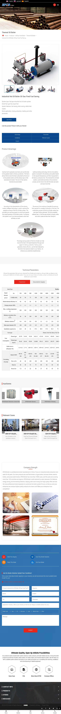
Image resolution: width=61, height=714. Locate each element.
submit (30, 630)
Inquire (17, 141)
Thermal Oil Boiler (31, 35)
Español (27, 1)
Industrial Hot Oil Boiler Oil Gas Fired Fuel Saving (14, 38)
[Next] (57, 395)
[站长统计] (26, 705)
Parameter (46, 134)
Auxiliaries (17, 138)
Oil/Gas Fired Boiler (20, 35)
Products (11, 35)
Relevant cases (46, 138)
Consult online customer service (13, 582)
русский (19, 1)
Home (6, 35)
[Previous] (3, 395)
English (11, 1)
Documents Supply (39, 282)
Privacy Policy (45, 705)
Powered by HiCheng (35, 705)
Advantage (17, 134)
